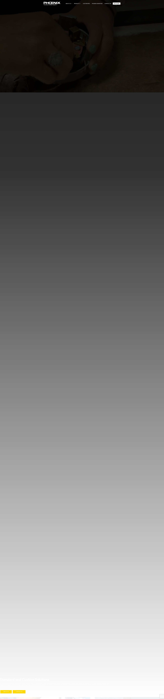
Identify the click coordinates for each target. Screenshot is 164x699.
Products (77, 3)
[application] (71, 3)
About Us (68, 3)
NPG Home (116, 3)
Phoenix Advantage (97, 3)
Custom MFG (86, 3)
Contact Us (108, 3)
